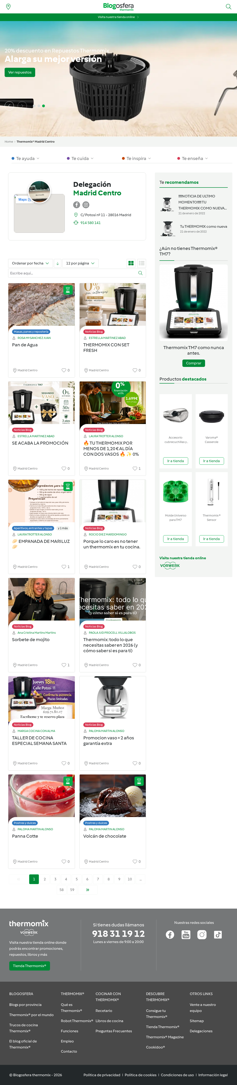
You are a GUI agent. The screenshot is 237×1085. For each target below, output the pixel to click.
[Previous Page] (18, 879)
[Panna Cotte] (41, 801)
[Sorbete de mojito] (41, 604)
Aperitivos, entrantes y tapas (33, 528)
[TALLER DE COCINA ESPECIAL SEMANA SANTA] (41, 703)
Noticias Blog (94, 331)
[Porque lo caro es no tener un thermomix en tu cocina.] (113, 506)
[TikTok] (218, 934)
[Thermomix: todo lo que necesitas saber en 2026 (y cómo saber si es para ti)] (113, 604)
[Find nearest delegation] (8, 6)
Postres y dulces (25, 823)
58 (61, 890)
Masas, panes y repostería (31, 331)
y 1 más (63, 528)
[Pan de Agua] (41, 310)
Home (9, 141)
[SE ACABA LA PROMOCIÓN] (41, 408)
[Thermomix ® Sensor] (211, 492)
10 (130, 879)
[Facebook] (170, 934)
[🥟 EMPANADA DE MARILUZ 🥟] (41, 506)
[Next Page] (87, 890)
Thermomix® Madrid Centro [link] (36, 141)
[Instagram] (202, 934)
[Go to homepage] (118, 7)
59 (72, 890)
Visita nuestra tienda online (116, 17)
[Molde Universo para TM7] (175, 492)
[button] (228, 6)
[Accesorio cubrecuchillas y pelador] (175, 414)
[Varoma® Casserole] (211, 414)
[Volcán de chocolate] (113, 801)
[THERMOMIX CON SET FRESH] (113, 310)
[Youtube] (186, 934)
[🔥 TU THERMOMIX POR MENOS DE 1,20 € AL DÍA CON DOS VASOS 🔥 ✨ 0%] (113, 408)
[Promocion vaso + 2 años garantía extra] (113, 703)
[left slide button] (9, 106)
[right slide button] (22, 106)
